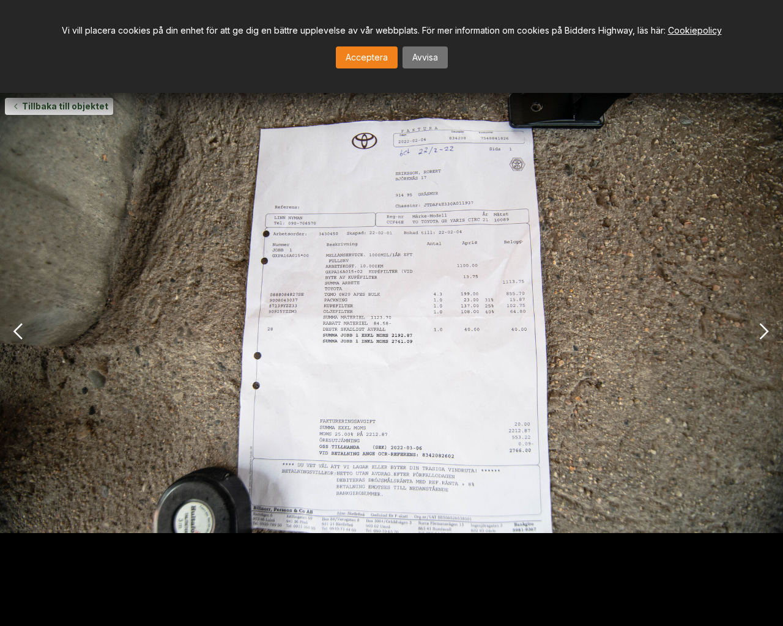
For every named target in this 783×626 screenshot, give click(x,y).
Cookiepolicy (695, 30)
